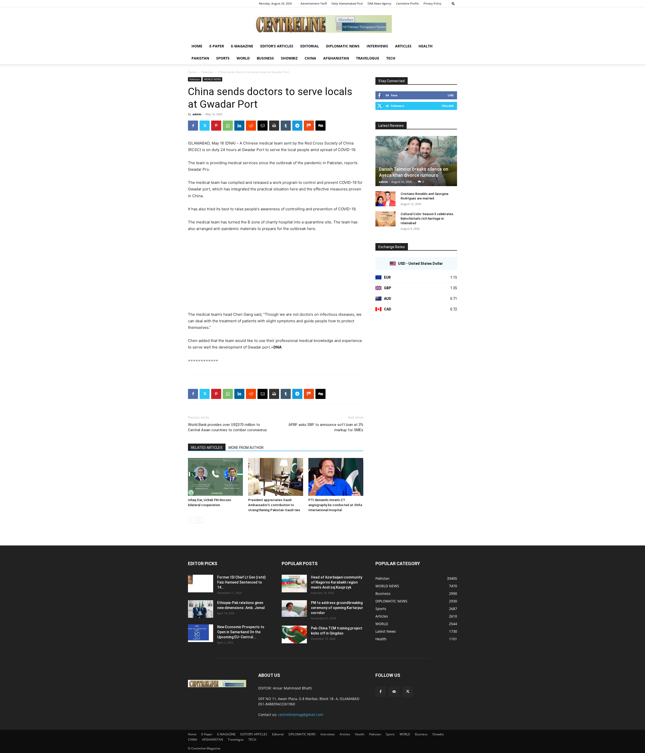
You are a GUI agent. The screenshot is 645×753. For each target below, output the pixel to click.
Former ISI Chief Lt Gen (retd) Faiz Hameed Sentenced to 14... (241, 582)
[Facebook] (193, 126)
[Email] (262, 126)
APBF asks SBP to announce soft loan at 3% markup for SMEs (325, 427)
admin (196, 114)
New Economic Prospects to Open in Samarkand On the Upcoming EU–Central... (240, 632)
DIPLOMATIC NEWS (343, 46)
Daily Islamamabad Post (347, 3)
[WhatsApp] (228, 126)
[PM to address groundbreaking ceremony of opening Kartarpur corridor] (294, 608)
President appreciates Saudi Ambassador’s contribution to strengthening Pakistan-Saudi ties (274, 505)
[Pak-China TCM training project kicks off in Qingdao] (294, 634)
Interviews (377, 46)
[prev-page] (191, 520)
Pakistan (200, 58)
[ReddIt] (251, 126)
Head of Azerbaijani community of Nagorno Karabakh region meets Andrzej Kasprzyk (336, 582)
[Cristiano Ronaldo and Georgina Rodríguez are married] (385, 198)
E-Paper (216, 46)
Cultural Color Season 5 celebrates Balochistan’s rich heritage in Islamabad (427, 218)
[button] (453, 3)
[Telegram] (297, 126)
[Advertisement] (275, 274)
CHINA (310, 58)
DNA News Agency (379, 3)
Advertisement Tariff (314, 3)
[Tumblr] (286, 126)
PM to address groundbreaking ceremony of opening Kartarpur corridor (337, 608)
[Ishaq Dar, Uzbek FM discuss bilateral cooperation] (215, 477)
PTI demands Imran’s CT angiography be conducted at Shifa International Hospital (335, 505)
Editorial (309, 46)
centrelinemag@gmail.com (300, 714)
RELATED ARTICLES (206, 448)
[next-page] (199, 520)
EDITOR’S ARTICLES (276, 46)
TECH (390, 58)
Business (265, 58)
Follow (448, 106)
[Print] (274, 126)
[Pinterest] (216, 126)
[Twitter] (205, 126)
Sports (223, 58)
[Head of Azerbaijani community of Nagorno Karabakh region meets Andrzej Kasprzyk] (294, 583)
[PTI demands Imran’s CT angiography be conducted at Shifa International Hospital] (335, 477)
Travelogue (367, 58)
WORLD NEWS (212, 79)
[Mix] (309, 126)
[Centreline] (322, 24)
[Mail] (394, 692)
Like (451, 95)
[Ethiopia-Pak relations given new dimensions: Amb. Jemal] (200, 609)
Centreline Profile (407, 3)
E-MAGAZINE (242, 46)
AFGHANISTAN (336, 58)
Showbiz (289, 58)
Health (425, 46)
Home (196, 46)
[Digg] (320, 126)
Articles (403, 46)
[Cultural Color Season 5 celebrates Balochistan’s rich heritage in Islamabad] (385, 218)
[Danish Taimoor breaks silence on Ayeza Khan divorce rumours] (416, 161)
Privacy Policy (432, 3)
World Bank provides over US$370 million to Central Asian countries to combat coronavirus (227, 427)
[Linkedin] (239, 126)
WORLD (243, 58)
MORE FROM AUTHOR (246, 448)
